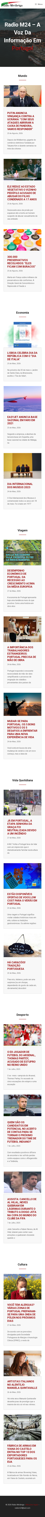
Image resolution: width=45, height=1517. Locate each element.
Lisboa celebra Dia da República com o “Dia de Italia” (22, 356)
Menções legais (32, 1505)
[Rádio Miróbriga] (12, 4)
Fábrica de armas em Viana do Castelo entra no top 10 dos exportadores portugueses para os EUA (22, 1453)
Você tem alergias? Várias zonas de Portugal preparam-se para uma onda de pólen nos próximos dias (21, 1312)
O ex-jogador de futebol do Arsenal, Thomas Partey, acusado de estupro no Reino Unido (21, 1058)
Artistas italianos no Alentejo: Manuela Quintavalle (22, 1384)
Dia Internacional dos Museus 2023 (20, 485)
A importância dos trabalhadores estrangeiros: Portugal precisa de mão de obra (21, 654)
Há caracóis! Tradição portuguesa (16, 965)
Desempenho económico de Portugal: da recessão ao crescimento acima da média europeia (21, 578)
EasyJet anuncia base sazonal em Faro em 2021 (22, 420)
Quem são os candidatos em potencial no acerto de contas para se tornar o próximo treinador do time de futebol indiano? (21, 1132)
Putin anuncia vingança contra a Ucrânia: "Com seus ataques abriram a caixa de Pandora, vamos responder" (20, 121)
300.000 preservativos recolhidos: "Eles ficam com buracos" (21, 261)
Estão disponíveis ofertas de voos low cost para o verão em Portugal (22, 899)
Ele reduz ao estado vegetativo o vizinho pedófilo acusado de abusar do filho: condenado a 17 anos (22, 193)
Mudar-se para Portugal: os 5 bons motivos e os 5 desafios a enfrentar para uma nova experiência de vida (22, 729)
